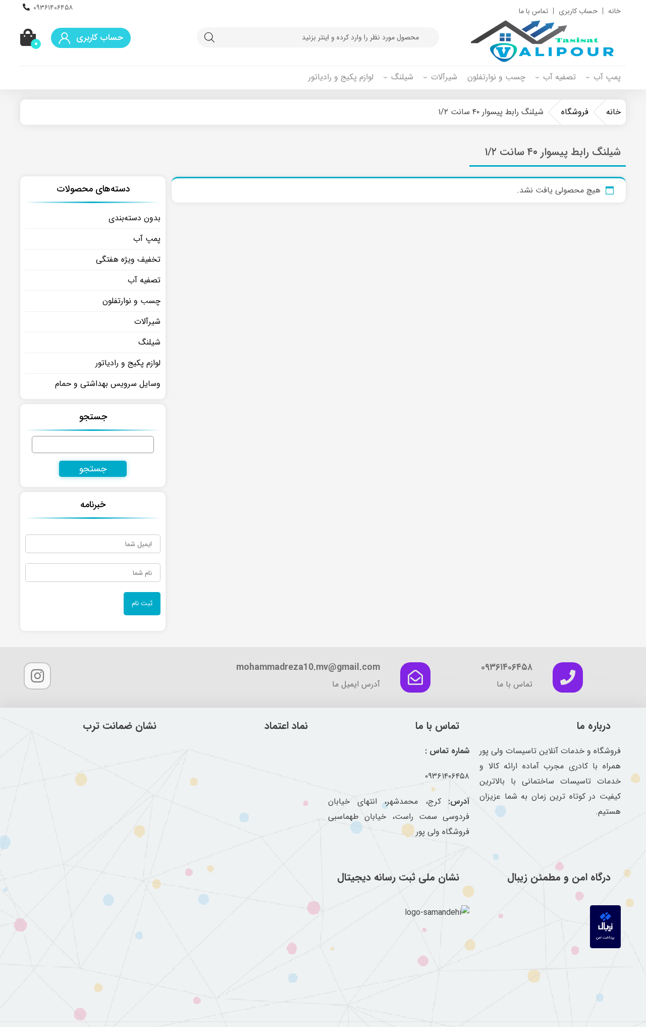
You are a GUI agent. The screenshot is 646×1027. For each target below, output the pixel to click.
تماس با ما (533, 11)
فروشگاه (574, 112)
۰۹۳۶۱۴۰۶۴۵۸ (53, 7)
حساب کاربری (578, 11)
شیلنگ (402, 77)
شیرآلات (444, 77)
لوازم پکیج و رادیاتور (340, 77)
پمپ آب (607, 77)
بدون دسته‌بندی (134, 218)
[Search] (209, 37)
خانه (614, 11)
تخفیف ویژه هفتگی (128, 259)
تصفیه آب (559, 77)
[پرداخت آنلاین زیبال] (605, 946)
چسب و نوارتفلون (496, 77)
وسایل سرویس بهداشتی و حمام (107, 383)
